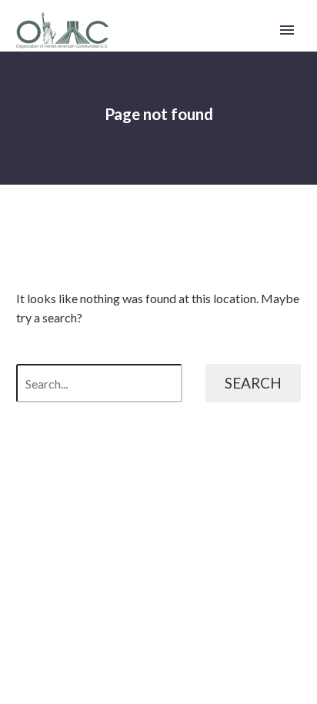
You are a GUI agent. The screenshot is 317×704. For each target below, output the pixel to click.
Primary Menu (287, 30)
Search (253, 383)
